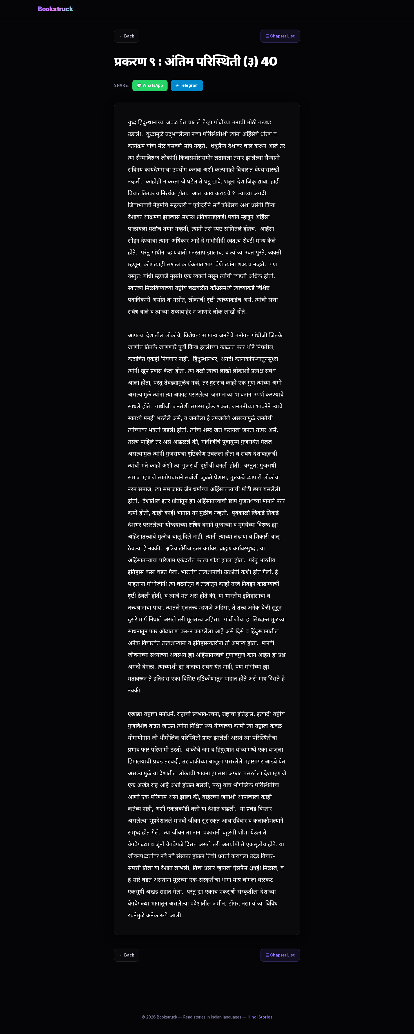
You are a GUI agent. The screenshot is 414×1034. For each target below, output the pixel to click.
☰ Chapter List (280, 36)
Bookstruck (55, 9)
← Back (126, 36)
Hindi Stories (260, 1017)
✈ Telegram (187, 85)
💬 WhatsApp (150, 85)
